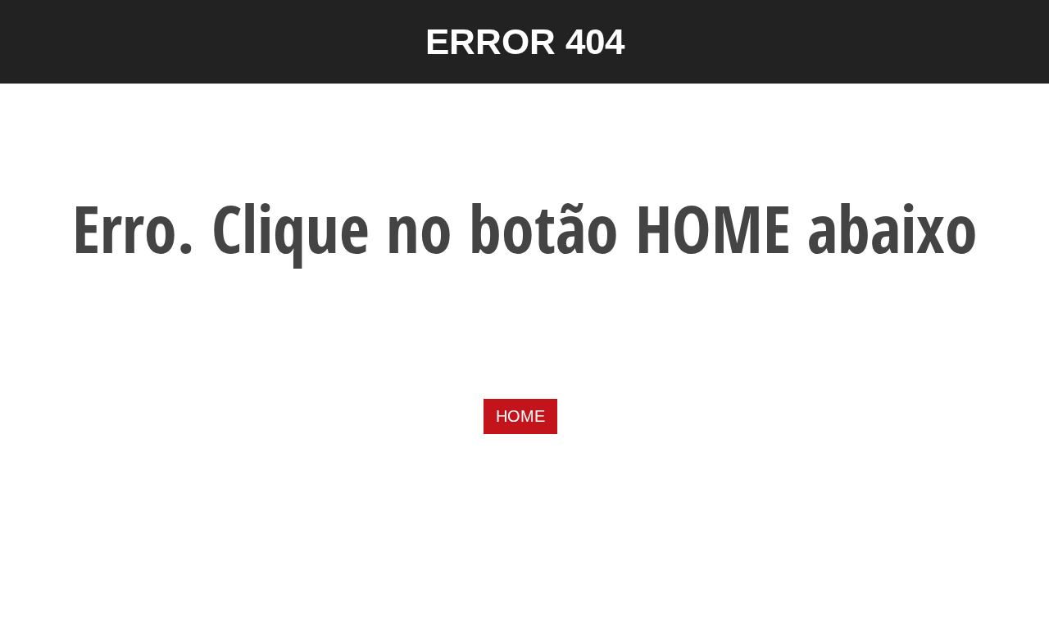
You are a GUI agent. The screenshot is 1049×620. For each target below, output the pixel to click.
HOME (520, 416)
